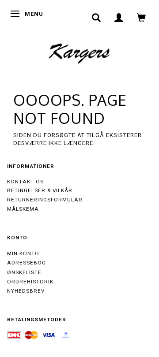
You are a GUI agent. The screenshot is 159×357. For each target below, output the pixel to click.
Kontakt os (25, 181)
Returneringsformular (45, 200)
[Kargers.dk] (79, 52)
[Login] (119, 18)
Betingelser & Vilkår (39, 190)
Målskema (23, 209)
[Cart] (141, 18)
